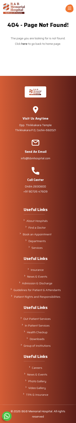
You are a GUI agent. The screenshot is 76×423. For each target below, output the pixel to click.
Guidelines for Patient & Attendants (37, 290)
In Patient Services (37, 325)
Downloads (37, 339)
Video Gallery (37, 388)
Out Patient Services (37, 318)
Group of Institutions (37, 345)
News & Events (37, 276)
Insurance (37, 270)
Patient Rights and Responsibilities (37, 296)
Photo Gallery (37, 381)
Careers (37, 367)
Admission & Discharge (37, 283)
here (24, 43)
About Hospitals (37, 221)
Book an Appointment (37, 234)
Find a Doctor (37, 227)
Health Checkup (37, 332)
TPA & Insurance (37, 394)
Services (37, 247)
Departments (37, 241)
